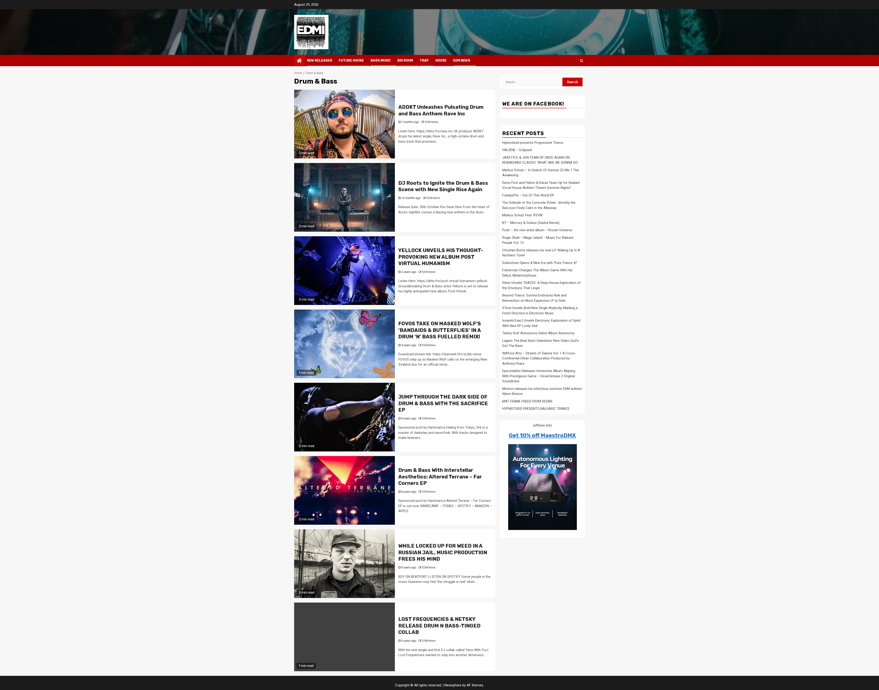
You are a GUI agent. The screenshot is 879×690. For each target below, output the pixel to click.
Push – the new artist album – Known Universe (537, 230)
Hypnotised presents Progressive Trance (532, 143)
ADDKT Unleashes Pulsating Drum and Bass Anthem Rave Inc (440, 110)
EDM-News (431, 122)
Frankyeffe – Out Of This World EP (528, 195)
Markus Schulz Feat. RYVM (522, 215)
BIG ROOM (405, 60)
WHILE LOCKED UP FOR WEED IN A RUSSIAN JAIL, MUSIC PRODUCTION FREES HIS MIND (442, 552)
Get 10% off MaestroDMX (542, 435)
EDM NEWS (461, 60)
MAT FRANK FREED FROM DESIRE (527, 401)
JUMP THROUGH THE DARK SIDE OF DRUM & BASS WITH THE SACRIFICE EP (443, 403)
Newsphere (453, 685)
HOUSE (441, 60)
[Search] (581, 60)
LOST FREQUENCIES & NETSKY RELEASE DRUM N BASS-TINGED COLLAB (439, 625)
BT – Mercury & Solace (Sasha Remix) (530, 223)
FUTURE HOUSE (351, 60)
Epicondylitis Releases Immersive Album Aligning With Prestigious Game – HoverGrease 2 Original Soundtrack (538, 376)
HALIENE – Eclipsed (517, 150)
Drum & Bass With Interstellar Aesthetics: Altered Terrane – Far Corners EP (440, 476)
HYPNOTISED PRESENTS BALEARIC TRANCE (536, 409)
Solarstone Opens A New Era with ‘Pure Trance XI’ (539, 263)
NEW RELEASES (319, 60)
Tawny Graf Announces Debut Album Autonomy (538, 333)
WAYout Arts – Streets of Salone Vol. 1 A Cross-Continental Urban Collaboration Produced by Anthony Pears (539, 358)
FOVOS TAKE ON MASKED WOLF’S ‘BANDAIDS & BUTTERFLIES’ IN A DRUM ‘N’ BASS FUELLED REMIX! (439, 330)
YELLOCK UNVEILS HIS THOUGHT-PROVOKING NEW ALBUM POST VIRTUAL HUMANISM (440, 256)
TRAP (424, 60)
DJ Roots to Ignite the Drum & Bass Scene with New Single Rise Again (443, 186)
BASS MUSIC (381, 60)
